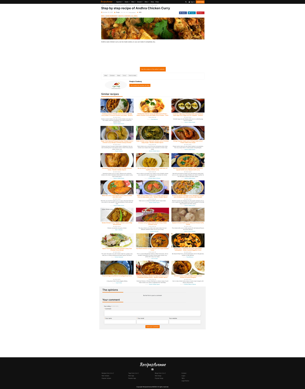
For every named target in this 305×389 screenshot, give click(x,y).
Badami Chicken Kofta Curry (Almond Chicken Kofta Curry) (188, 223)
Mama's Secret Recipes (189, 231)
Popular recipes (106, 378)
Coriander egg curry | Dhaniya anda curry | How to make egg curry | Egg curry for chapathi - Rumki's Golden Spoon (188, 115)
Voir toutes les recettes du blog (139, 85)
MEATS (121, 16)
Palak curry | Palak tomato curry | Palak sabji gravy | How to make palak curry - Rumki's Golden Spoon (152, 196)
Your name (108, 318)
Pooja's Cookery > (110, 5)
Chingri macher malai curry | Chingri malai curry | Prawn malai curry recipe (188, 141)
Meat (118, 75)
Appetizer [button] (119, 2)
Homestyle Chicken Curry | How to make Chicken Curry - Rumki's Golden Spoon (117, 169)
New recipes (105, 375)
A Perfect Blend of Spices (154, 178)
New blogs (158, 375)
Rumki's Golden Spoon (119, 123)
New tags (131, 375)
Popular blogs (159, 378)
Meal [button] (133, 2)
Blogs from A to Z (160, 373)
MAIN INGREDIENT (111, 16)
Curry (124, 75)
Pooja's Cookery (119, 151)
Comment (108, 309)
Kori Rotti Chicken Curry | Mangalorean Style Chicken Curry (152, 249)
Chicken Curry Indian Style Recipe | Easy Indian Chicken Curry (152, 223)
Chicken (112, 75)
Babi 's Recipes (119, 229)
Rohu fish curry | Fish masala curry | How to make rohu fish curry (117, 196)
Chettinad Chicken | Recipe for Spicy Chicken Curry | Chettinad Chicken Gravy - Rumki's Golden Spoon (152, 276)
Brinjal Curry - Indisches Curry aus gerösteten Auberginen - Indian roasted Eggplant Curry (188, 249)
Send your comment (152, 326)
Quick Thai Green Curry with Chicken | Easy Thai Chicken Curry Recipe (117, 249)
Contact (183, 373)
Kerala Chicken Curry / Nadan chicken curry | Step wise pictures (117, 223)
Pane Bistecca (154, 119)
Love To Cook (154, 258)
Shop (152, 2)
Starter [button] (127, 2)
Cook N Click (119, 282)
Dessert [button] (139, 2)
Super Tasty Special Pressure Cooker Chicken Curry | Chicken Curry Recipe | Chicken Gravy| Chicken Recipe (117, 142)
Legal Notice (185, 381)
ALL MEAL (134, 16)
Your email (141, 318)
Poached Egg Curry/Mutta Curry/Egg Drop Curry (117, 276)
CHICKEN (127, 16)
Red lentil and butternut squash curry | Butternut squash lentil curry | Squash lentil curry (188, 169)
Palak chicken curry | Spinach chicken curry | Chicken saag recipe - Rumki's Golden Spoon (152, 141)
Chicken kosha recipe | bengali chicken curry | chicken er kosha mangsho (188, 276)
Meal (105, 75)
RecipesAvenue (106, 1)
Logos (183, 375)
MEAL (103, 16)
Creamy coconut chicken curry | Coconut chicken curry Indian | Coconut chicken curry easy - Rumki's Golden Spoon (117, 115)
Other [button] (146, 2)
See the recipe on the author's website (152, 69)
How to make (132, 75)
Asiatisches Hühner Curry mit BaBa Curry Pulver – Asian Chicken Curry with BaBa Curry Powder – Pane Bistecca (152, 115)
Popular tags (132, 378)
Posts (157, 2)
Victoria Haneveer (154, 231)
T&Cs (183, 378)
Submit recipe (200, 1)
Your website (173, 318)
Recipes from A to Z (108, 373)
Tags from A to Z (133, 373)
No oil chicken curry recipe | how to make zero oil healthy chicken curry (152, 169)
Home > (103, 5)
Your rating (107, 306)
